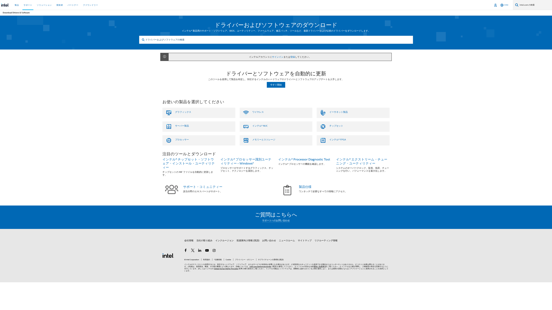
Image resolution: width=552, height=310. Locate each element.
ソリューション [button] (44, 5)
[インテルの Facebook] (185, 250)
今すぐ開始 (276, 84)
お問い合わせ (269, 240)
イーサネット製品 (338, 112)
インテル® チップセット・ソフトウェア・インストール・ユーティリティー (188, 163)
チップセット (336, 125)
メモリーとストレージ (263, 139)
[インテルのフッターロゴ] (168, 255)
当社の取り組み (204, 240)
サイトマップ (305, 240)
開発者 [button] (59, 5)
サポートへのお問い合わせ (276, 220)
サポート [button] (28, 5)
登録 (292, 57)
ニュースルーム (287, 240)
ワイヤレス (258, 112)
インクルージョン (224, 240)
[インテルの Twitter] (192, 250)
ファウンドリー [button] (90, 5)
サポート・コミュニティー (202, 187)
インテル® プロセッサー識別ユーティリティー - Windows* (245, 161)
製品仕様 (305, 187)
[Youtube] (207, 250)
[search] (143, 39)
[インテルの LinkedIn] (199, 250)
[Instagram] (214, 250)
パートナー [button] (73, 5)
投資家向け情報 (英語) (248, 240)
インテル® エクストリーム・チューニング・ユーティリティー (361, 161)
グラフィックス (183, 112)
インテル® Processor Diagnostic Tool (304, 159)
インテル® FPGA (337, 139)
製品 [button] (17, 5)
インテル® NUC (260, 125)
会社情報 (188, 240)
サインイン (277, 57)
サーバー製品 (182, 125)
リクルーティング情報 (326, 240)
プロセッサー (182, 139)
